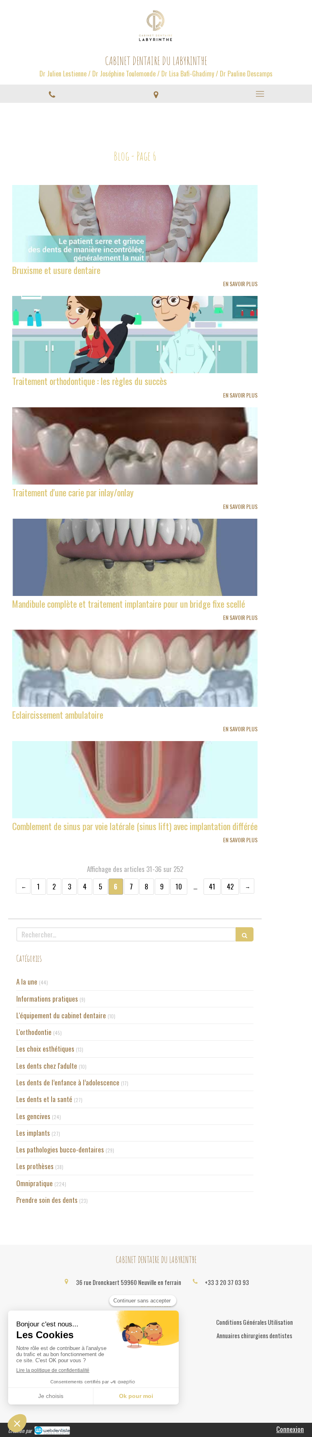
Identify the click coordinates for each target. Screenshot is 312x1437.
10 (179, 886)
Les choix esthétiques (45, 1049)
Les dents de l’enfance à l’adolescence (67, 1082)
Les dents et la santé (44, 1099)
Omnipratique (34, 1183)
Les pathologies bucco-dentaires (60, 1149)
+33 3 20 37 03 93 (227, 1282)
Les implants (33, 1133)
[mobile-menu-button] (260, 94)
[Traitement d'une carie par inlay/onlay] (135, 446)
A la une (26, 982)
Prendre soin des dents (47, 1200)
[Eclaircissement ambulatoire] (135, 668)
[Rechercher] (245, 934)
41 (212, 886)
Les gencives (33, 1116)
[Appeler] (52, 93)
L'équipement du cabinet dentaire (61, 1015)
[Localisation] (156, 93)
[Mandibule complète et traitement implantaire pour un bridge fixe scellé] (135, 557)
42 (230, 886)
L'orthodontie (34, 1032)
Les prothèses (35, 1166)
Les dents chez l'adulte (46, 1066)
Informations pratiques (47, 999)
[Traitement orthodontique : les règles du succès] (135, 334)
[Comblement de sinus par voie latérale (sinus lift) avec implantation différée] (135, 779)
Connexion (290, 1429)
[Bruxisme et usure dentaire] (135, 223)
